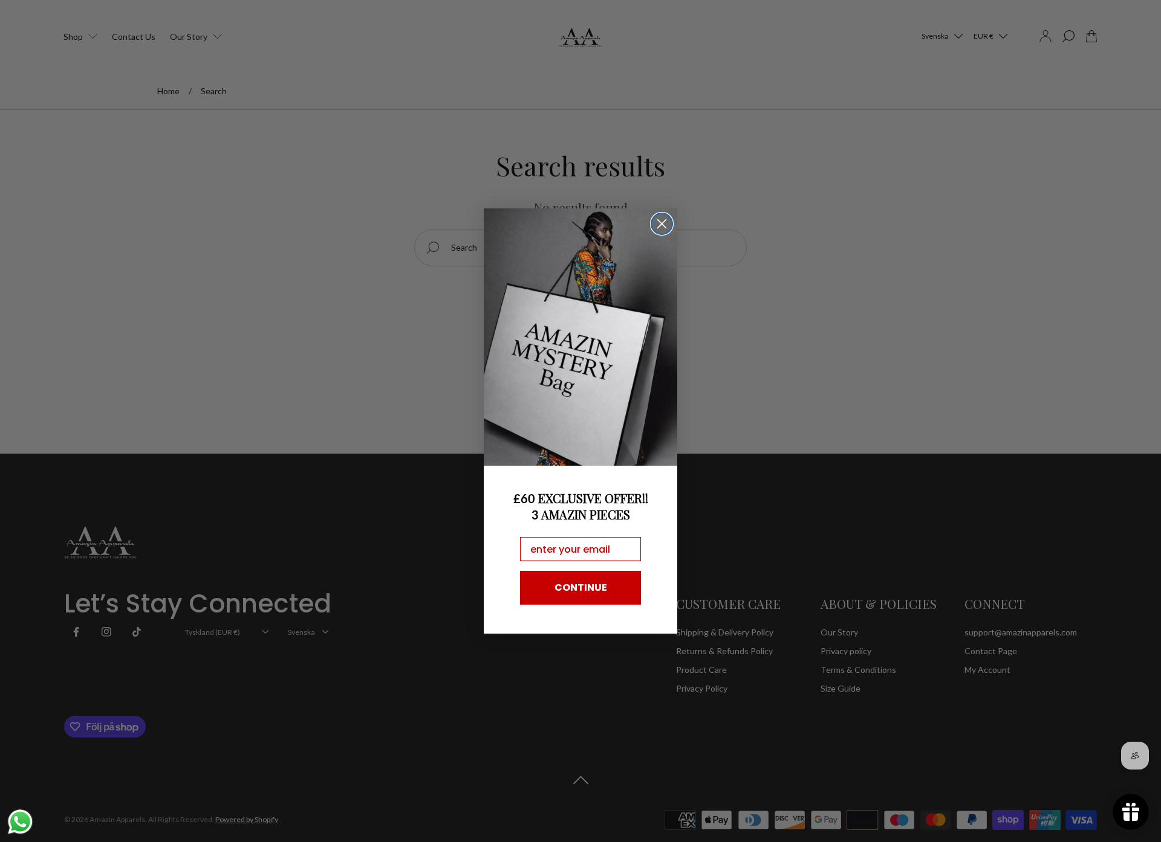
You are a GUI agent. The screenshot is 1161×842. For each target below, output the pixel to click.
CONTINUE (580, 587)
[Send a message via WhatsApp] (20, 822)
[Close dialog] (661, 223)
